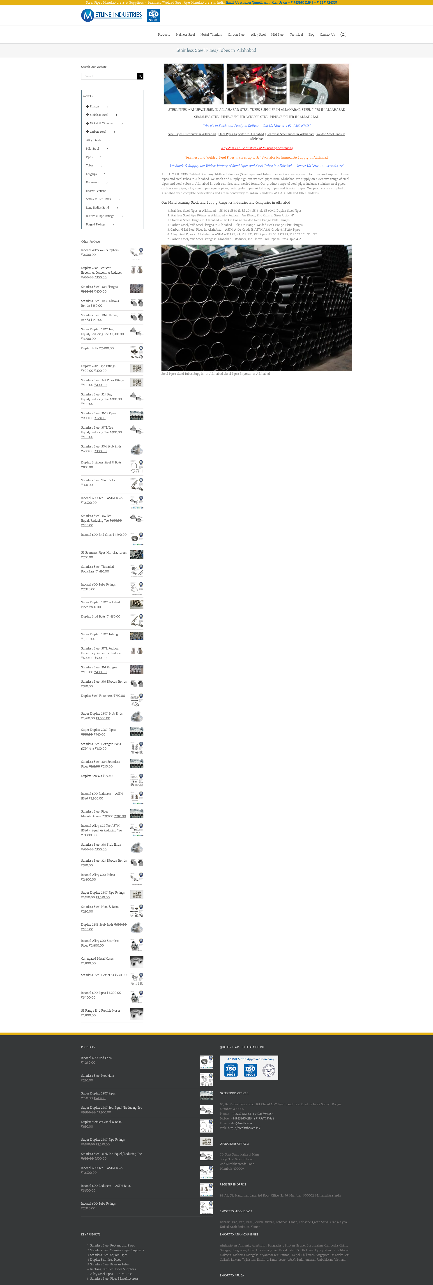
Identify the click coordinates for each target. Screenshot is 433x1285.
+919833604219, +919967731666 (252, 1118)
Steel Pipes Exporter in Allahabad (241, 134)
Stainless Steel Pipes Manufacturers (114, 1278)
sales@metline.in (240, 1123)
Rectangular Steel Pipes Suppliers (113, 1269)
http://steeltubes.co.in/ (244, 1128)
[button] (343, 34)
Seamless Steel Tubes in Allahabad (290, 134)
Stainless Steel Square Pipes (108, 1255)
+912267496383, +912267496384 (251, 1114)
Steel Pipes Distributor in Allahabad (192, 134)
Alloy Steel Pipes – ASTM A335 (111, 1274)
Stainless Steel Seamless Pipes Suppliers (117, 1250)
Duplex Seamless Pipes (105, 1260)
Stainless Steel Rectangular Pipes (112, 1245)
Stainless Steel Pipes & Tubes (110, 1264)
